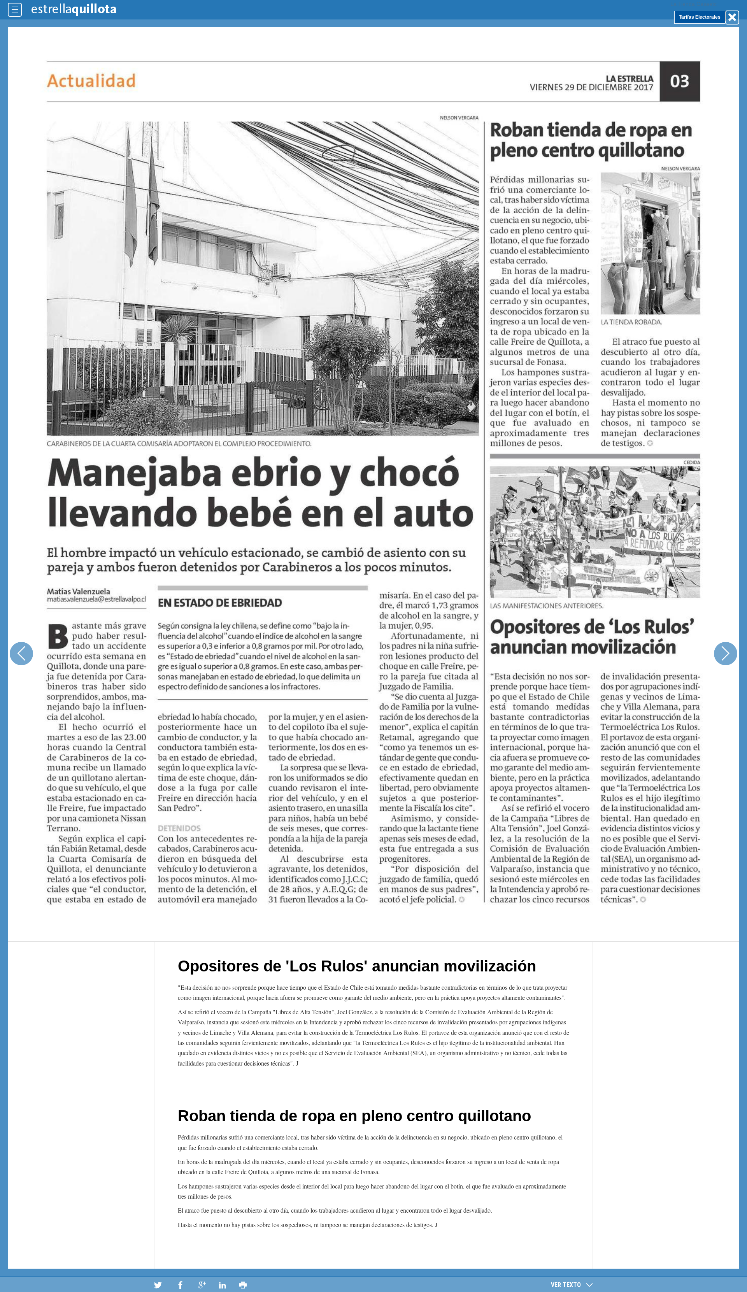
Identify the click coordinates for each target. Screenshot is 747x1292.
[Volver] (732, 18)
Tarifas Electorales (700, 17)
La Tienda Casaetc (693, 4)
